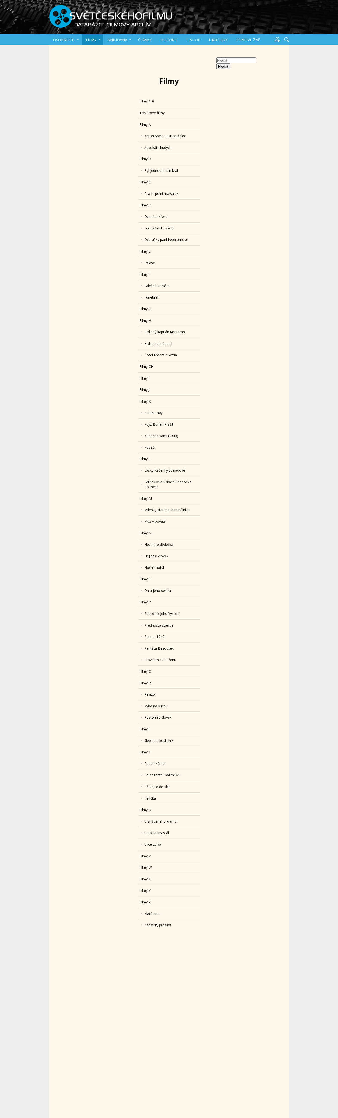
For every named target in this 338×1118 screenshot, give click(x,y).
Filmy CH (146, 366)
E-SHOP (193, 39)
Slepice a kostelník (158, 740)
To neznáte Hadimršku (162, 775)
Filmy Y (145, 890)
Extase (149, 262)
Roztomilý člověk (157, 717)
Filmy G (145, 308)
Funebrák (151, 297)
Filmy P (145, 602)
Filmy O (145, 579)
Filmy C (145, 182)
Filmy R (145, 683)
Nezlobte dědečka (158, 544)
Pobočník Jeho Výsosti (162, 613)
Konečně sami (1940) (161, 435)
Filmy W (145, 867)
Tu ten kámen (155, 763)
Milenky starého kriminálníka (167, 510)
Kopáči (149, 447)
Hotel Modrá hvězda (160, 355)
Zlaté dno (152, 913)
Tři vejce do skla (157, 786)
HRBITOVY (218, 39)
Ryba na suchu (156, 706)
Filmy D (145, 205)
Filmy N (145, 533)
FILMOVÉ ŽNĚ (248, 39)
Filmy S (145, 729)
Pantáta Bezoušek (159, 648)
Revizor (150, 694)
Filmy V (145, 856)
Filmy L (145, 459)
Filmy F (145, 274)
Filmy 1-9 (146, 101)
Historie (169, 39)
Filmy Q (145, 671)
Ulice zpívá (152, 844)
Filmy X (145, 879)
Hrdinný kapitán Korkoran (164, 332)
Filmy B (145, 158)
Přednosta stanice (158, 625)
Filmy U (145, 809)
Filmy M (145, 498)
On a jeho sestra (157, 590)
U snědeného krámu (160, 821)
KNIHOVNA (117, 39)
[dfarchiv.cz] (111, 17)
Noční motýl (154, 567)
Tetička (150, 798)
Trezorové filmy (152, 112)
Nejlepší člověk (156, 556)
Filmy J (144, 389)
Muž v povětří (155, 521)
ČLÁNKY (145, 39)
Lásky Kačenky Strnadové (164, 470)
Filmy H (145, 320)
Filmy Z (145, 902)
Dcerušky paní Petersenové (166, 239)
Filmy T (145, 752)
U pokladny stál (156, 832)
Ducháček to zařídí (159, 228)
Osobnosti (64, 39)
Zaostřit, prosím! (157, 925)
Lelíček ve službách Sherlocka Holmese (167, 484)
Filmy (91, 39)
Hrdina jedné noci (158, 343)
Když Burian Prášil (158, 424)
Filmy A (145, 124)
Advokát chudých (157, 147)
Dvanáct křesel (156, 216)
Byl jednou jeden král (161, 170)
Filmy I (144, 378)
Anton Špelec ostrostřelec (165, 135)
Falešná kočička (156, 285)
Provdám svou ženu (160, 659)
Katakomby (153, 412)
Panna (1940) (155, 636)
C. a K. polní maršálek (161, 193)
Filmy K (145, 401)
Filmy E (145, 251)
